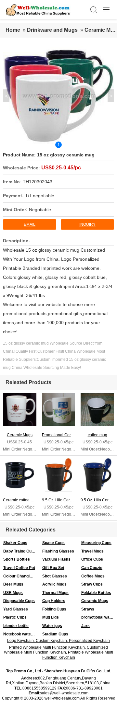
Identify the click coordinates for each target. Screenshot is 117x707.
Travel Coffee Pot (19, 567)
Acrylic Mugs (54, 584)
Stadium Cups (55, 634)
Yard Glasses (15, 609)
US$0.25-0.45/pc (61, 167)
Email (29, 224)
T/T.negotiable (39, 195)
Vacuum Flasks (56, 559)
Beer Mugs (13, 584)
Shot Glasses (54, 576)
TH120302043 (37, 181)
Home (13, 30)
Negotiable (40, 209)
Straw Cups (92, 584)
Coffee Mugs (93, 576)
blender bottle (16, 625)
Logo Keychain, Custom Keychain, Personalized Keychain (58, 640)
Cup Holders (53, 601)
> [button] (111, 95)
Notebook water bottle (21, 634)
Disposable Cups (19, 601)
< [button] (6, 95)
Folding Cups (54, 609)
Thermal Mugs (55, 592)
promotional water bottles (99, 617)
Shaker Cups (15, 543)
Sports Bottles (16, 559)
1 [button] (59, 145)
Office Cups (92, 559)
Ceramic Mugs (94, 601)
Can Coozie (91, 567)
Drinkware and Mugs (52, 30)
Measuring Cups (96, 543)
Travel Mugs (92, 551)
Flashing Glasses (58, 551)
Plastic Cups (15, 617)
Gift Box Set (53, 567)
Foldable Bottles (96, 592)
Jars (85, 625)
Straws (87, 609)
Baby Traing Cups (19, 551)
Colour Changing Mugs (21, 576)
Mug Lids (50, 617)
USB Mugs (13, 592)
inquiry (87, 224)
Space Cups (53, 543)
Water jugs (52, 625)
